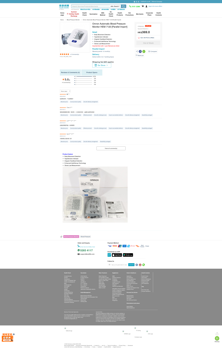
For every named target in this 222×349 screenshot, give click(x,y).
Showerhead (102, 285)
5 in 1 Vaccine (84, 283)
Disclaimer (130, 345)
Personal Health (145, 280)
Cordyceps (114, 280)
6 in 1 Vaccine (84, 285)
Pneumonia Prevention (132, 283)
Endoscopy (66, 290)
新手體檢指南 (121, 9)
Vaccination (144, 277)
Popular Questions (146, 291)
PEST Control (130, 286)
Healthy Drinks (130, 289)
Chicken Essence (116, 277)
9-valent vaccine (84, 277)
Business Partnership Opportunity (84, 345)
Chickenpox (83, 286)
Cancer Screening (68, 292)
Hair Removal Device (132, 300)
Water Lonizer (102, 287)
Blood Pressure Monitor (71, 237)
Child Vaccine (84, 276)
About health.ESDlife (69, 345)
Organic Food (145, 282)
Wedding (80, 347)
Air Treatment (130, 277)
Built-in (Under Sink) (103, 280)
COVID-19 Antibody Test (70, 280)
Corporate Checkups (69, 302)
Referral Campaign (157, 1)
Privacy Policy (122, 345)
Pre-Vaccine (67, 279)
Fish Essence (115, 283)
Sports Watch (130, 306)
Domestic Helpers (68, 293)
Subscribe (131, 264)
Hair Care (114, 299)
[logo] (64, 9)
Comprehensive (68, 276)
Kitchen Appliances (131, 279)
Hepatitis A (83, 282)
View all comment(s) (111, 148)
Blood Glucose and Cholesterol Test (89, 297)
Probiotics (114, 279)
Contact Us (96, 345)
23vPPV (82, 279)
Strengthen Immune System (118, 288)
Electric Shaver (130, 297)
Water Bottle (101, 283)
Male (65, 283)
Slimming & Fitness (116, 293)
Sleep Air (129, 285)
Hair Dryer (129, 298)
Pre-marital (66, 286)
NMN (113, 276)
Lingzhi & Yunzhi (116, 282)
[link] (68, 330)
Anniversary (87, 347)
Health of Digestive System (118, 290)
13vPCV (82, 280)
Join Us (103, 345)
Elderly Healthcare (131, 282)
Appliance (129, 276)
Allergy (65, 289)
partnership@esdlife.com (72, 318)
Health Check (145, 276)
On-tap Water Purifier (104, 277)
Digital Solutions (117, 347)
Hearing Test (67, 298)
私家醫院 (113, 9)
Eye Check (66, 296)
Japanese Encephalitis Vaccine (88, 289)
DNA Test (66, 295)
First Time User (145, 289)
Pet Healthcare (130, 280)
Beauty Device (130, 295)
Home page (62, 14)
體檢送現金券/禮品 (85, 9)
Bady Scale (83, 300)
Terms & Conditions (112, 345)
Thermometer (84, 298)
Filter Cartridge (102, 286)
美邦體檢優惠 (96, 9)
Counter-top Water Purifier (105, 279)
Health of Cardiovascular (118, 294)
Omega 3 (114, 285)
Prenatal (66, 287)
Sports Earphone (131, 307)
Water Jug (101, 282)
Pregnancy (114, 300)
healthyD (100, 347)
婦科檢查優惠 (105, 9)
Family (93, 347)
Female (66, 277)
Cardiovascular (67, 285)
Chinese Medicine (68, 299)
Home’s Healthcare (146, 279)
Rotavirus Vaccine (85, 287)
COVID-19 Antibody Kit (69, 282)
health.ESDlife (107, 347)
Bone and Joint (115, 296)
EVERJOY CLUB (145, 1)
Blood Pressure (85, 237)
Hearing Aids (84, 301)
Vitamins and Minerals (117, 286)
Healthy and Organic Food (133, 287)
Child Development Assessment (71, 301)
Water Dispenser (103, 276)
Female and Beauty (116, 291)
